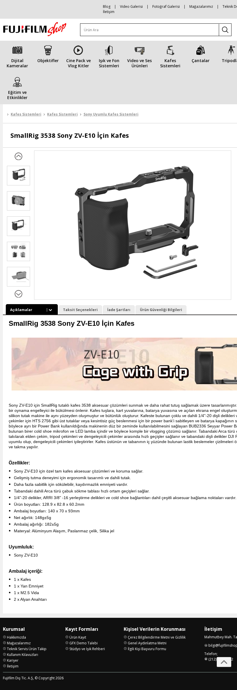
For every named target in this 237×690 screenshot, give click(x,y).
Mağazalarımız (201, 6)
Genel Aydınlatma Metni (147, 643)
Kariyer (12, 660)
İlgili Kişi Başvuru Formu (147, 648)
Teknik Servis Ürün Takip (27, 648)
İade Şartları (118, 309)
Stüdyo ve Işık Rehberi (87, 648)
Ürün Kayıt (77, 637)
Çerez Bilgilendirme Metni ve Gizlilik (157, 637)
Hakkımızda (16, 637)
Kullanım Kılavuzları (22, 654)
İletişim (108, 11)
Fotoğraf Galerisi (166, 6)
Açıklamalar (21, 309)
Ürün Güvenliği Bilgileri (161, 309)
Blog (106, 6)
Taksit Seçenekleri (80, 309)
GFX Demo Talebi (83, 643)
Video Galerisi (131, 6)
